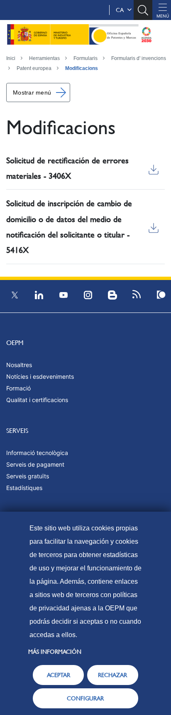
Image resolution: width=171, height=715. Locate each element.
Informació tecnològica (37, 452)
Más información (54, 651)
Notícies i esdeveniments (40, 376)
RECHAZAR (112, 675)
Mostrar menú (32, 92)
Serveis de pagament (35, 464)
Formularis (85, 58)
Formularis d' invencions (138, 58)
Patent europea (34, 68)
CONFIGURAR (85, 698)
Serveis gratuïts (27, 476)
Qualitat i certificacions (37, 399)
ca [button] (121, 10)
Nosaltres (19, 364)
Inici (10, 58)
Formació (18, 388)
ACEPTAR (58, 675)
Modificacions (81, 68)
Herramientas (44, 58)
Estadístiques (24, 487)
